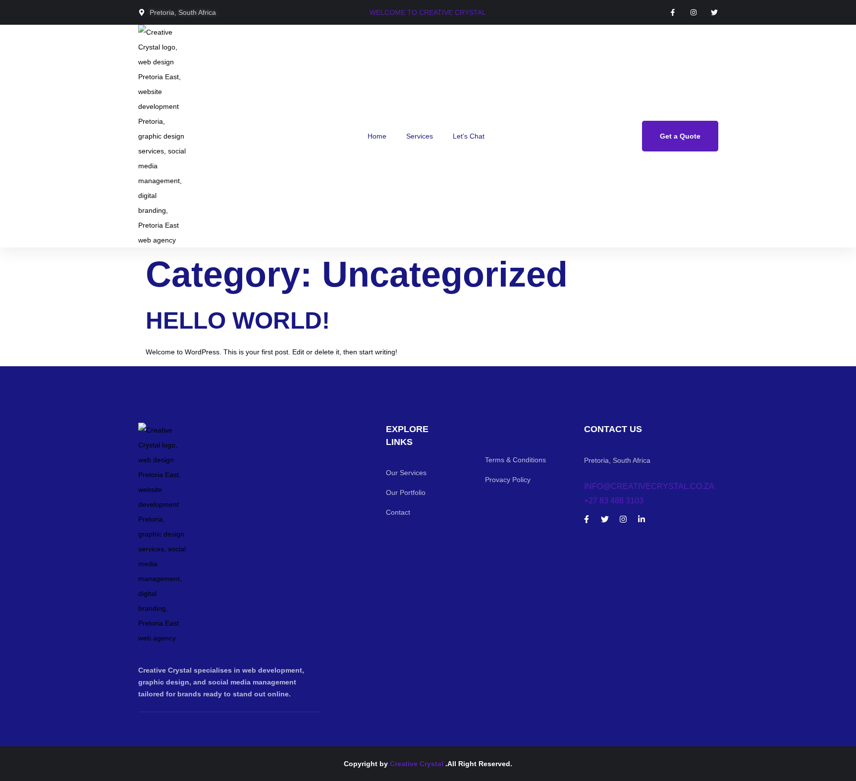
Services (419, 136)
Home (377, 136)
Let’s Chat (468, 136)
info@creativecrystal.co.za (649, 486)
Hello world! (238, 320)
